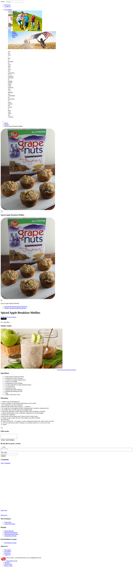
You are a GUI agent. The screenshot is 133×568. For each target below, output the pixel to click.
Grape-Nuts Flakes (9, 524)
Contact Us (7, 6)
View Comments (5, 463)
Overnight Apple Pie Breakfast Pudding (66, 369)
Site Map (7, 562)
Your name (4, 452)
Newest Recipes (9, 531)
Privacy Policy (8, 565)
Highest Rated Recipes (10, 532)
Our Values (7, 550)
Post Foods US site (11, 561)
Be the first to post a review (8, 317)
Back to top (4, 515)
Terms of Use (8, 564)
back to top (4, 510)
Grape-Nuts (7, 522)
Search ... (3, 1)
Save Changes (10, 440)
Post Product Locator (10, 542)
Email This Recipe (21, 306)
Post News (7, 5)
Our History (7, 551)
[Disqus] (66, 486)
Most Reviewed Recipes (11, 534)
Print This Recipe (21, 308)
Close (2, 440)
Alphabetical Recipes (10, 536)
